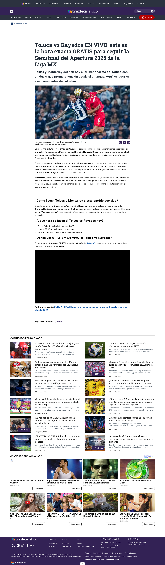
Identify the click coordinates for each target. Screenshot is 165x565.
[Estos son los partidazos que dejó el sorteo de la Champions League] (95, 424)
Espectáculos (60, 17)
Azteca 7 (67, 3)
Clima (48, 17)
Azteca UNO (54, 3)
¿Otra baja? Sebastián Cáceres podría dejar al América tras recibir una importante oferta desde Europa (57, 402)
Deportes (79, 3)
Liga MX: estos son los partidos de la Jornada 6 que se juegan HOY (127, 345)
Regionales (128, 3)
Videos (116, 3)
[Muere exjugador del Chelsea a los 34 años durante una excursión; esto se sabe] (20, 387)
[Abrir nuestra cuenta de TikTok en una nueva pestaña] (22, 545)
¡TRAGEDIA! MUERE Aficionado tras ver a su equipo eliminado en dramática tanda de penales (57, 439)
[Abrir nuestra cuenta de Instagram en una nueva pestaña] (18, 545)
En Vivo (148, 17)
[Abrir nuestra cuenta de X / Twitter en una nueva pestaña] (13, 545)
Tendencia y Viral (89, 17)
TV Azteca (40, 3)
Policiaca (131, 17)
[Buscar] (152, 11)
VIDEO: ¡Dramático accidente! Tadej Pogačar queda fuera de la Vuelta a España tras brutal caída (57, 346)
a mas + (140, 3)
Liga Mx (60, 321)
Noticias (91, 3)
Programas (16, 17)
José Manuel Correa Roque (55, 144)
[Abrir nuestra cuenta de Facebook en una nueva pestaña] (27, 545)
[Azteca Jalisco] (82, 11)
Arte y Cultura (106, 17)
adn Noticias (104, 3)
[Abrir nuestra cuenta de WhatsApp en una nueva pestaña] (32, 545)
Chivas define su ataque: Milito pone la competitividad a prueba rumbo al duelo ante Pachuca (55, 420)
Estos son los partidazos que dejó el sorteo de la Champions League (130, 419)
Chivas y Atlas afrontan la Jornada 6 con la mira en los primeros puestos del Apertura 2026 (131, 365)
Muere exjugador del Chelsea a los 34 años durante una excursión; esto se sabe (56, 382)
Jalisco (28, 17)
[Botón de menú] (11, 11)
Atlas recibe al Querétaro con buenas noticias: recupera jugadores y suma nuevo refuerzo (131, 439)
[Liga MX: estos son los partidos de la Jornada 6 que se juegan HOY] (95, 350)
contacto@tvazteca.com (137, 542)
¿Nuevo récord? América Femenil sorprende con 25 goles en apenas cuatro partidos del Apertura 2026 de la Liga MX (131, 402)
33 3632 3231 (133, 545)
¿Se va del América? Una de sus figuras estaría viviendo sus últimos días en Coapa (131, 382)
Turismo (119, 17)
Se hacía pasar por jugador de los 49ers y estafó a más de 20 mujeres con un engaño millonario (56, 365)
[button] (82, 563)
